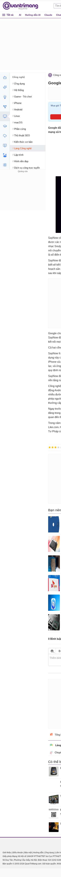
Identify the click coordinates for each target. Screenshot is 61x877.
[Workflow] (5, 107)
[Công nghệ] (5, 116)
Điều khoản (18, 852)
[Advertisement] (23, 193)
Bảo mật (28, 852)
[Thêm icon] (52, 651)
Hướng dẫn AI (33, 15)
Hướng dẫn (38, 852)
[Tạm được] (52, 447)
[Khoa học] (5, 165)
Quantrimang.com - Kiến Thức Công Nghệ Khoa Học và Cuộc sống (22, 5)
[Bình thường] (55, 447)
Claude (48, 15)
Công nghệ (18, 77)
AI (20, 15)
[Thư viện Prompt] (5, 87)
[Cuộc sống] (5, 155)
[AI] (5, 77)
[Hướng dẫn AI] (5, 97)
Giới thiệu (7, 852)
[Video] (5, 145)
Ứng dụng (49, 852)
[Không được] (49, 447)
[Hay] (58, 447)
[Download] (5, 136)
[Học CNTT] (5, 126)
